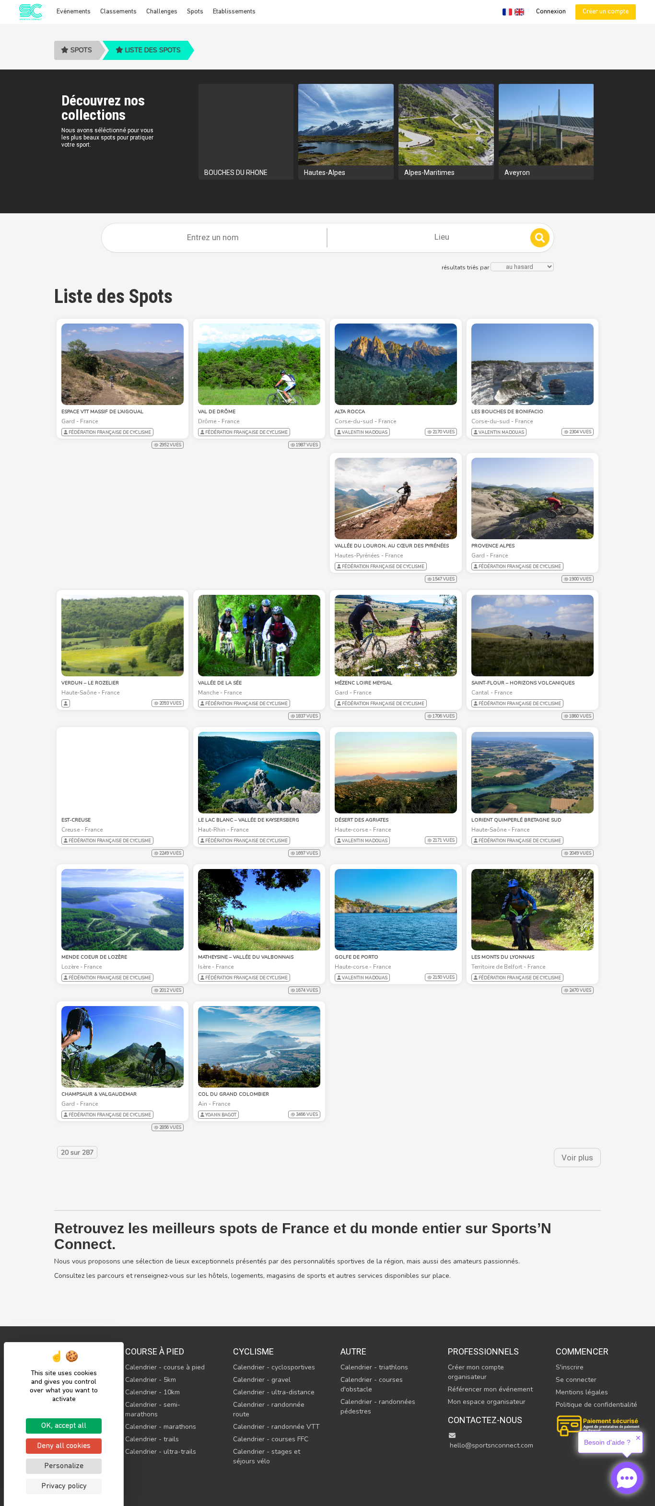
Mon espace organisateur (487, 1401)
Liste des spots (152, 50)
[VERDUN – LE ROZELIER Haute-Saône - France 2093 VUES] (122, 635)
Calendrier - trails (152, 1439)
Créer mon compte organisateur (476, 1372)
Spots (195, 11)
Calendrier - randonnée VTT (276, 1426)
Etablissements (234, 11)
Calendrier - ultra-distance (274, 1392)
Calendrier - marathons (160, 1426)
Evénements (74, 11)
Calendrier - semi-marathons (152, 1409)
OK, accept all (63, 1426)
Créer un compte (606, 11)
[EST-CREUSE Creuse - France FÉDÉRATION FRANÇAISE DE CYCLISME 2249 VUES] (122, 772)
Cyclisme (253, 1351)
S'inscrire (570, 1367)
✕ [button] (638, 1438)
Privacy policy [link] (64, 1486)
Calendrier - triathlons (374, 1367)
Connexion (551, 11)
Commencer (582, 1351)
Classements (118, 11)
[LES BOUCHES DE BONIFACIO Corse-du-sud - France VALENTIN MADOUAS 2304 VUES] (532, 364)
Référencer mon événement (490, 1389)
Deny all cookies (64, 1446)
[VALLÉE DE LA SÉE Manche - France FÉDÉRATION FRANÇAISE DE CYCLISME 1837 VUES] (259, 635)
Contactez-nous (485, 1420)
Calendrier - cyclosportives (274, 1367)
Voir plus (577, 1157)
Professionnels (483, 1351)
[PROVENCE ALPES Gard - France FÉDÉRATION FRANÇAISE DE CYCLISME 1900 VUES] (532, 498)
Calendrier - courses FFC (270, 1439)
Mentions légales (582, 1392)
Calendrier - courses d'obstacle (371, 1384)
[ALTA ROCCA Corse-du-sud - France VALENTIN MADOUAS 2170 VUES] (396, 364)
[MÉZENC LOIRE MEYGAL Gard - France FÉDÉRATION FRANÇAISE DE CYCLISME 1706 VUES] (396, 635)
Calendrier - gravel (262, 1379)
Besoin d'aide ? (607, 1442)
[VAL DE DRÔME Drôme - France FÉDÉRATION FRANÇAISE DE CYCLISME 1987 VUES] (259, 364)
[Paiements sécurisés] (599, 1424)
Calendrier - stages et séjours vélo (266, 1456)
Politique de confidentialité (596, 1404)
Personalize (63, 1466)
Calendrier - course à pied (165, 1367)
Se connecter (576, 1379)
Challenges (161, 11)
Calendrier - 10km (152, 1392)
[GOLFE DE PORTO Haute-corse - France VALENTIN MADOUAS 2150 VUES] (396, 909)
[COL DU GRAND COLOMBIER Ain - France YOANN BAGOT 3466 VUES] (259, 1047)
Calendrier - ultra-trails (160, 1451)
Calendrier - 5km (150, 1379)
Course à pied (154, 1351)
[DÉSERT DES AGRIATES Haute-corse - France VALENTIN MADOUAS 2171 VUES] (396, 772)
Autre (353, 1351)
